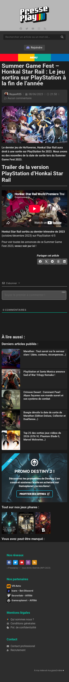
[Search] (62, 37)
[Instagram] (39, 29)
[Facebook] (21, 29)
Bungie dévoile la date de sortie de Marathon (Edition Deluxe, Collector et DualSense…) (44, 416)
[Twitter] (27, 29)
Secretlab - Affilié (22, 595)
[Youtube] (33, 29)
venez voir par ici (25, 246)
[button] (40, 262)
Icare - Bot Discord (22, 590)
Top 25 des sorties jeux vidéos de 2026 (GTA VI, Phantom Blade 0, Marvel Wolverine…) (42, 436)
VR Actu (16, 585)
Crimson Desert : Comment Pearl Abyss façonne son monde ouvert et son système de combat (43, 395)
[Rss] (45, 29)
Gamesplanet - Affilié (24, 600)
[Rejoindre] (34, 47)
